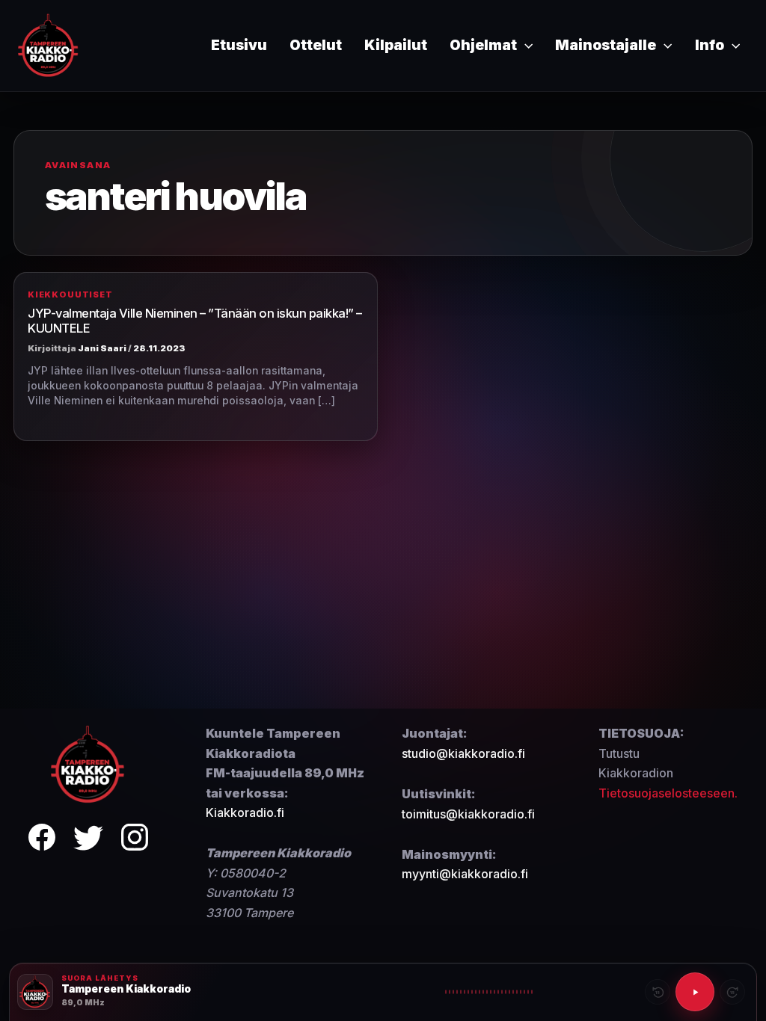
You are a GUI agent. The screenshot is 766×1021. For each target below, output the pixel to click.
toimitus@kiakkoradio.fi (468, 813)
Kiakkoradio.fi (245, 812)
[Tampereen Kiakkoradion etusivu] (88, 763)
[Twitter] (88, 839)
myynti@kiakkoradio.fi (465, 873)
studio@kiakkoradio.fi (463, 753)
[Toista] (694, 991)
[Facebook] (41, 840)
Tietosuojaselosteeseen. (668, 793)
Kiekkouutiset (70, 294)
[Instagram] (134, 840)
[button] (525, 45)
